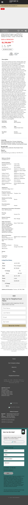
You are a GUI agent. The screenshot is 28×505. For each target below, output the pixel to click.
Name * (6, 450)
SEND (8, 473)
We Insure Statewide (11, 416)
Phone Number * (9, 458)
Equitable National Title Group (13, 415)
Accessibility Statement (12, 381)
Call (14, 441)
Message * (7, 462)
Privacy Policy (6, 491)
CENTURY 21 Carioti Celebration (8, 419)
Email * (6, 454)
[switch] (18, 31)
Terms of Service (14, 491)
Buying (7, 467)
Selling (14, 467)
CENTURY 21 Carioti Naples (7, 422)
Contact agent (5, 30)
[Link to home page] (14, 2)
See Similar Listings (7, 49)
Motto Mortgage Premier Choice (13, 413)
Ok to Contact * (9, 470)
